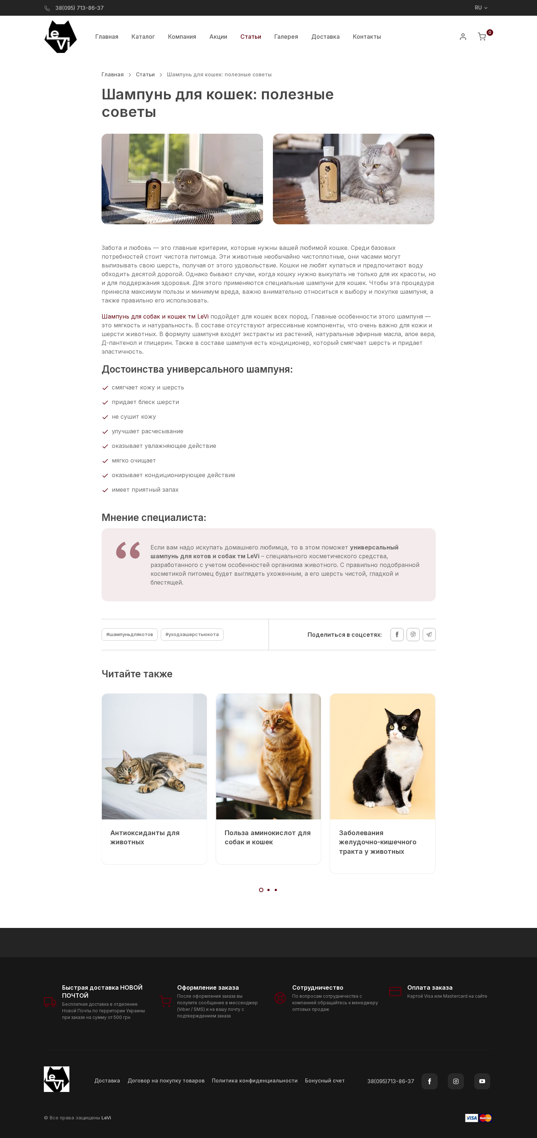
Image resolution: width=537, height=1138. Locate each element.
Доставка (325, 36)
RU (478, 7)
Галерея (286, 36)
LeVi (106, 1117)
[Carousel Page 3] (276, 890)
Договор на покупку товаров (166, 1080)
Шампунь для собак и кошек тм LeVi (155, 316)
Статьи (145, 74)
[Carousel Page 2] (268, 890)
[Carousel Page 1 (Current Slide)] (261, 890)
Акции (218, 36)
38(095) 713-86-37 (80, 8)
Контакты (367, 36)
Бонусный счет (325, 1080)
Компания (182, 36)
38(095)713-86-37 (390, 1081)
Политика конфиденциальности (255, 1080)
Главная (106, 36)
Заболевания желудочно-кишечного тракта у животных (377, 842)
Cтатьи (250, 36)
